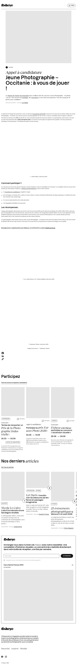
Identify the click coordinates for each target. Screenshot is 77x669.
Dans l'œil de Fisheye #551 (13, 565)
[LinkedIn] (38, 356)
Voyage (54, 503)
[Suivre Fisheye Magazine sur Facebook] (2, 657)
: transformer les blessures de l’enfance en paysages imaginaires (37, 498)
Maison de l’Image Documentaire (18, 95)
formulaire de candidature (12, 192)
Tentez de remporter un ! (12, 430)
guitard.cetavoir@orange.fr (28, 188)
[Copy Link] (38, 359)
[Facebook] (38, 353)
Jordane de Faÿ (18, 526)
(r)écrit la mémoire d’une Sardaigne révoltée (12, 510)
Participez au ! (37, 429)
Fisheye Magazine (69, 528)
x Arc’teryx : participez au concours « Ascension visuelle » (61, 430)
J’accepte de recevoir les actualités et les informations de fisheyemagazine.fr (23, 560)
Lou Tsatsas (25, 102)
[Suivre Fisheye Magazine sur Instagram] (6, 657)
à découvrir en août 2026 (62, 511)
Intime (38, 490)
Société (4, 503)
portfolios (25, 97)
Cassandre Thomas (44, 514)
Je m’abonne (67, 555)
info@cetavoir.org (50, 228)
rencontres (34, 97)
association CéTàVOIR (39, 114)
